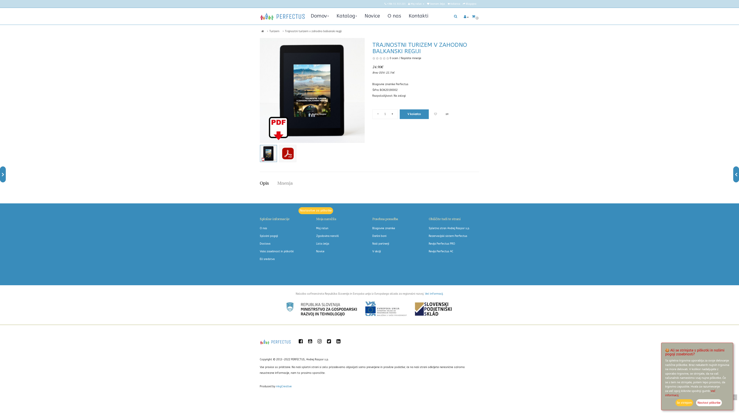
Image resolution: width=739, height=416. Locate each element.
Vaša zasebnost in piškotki (277, 251)
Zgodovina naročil (327, 236)
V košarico (414, 114)
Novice (320, 251)
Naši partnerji (380, 243)
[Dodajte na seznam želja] (435, 114)
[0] (473, 17)
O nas (263, 228)
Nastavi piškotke (709, 402)
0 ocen (394, 58)
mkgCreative (284, 386)
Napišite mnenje (411, 58)
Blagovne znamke (383, 228)
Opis (264, 183)
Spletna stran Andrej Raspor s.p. (449, 228)
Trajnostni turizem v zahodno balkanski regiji (313, 31)
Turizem (274, 31)
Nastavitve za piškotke (316, 210)
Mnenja (285, 183)
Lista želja (322, 243)
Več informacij (434, 293)
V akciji (376, 251)
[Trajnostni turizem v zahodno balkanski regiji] (268, 153)
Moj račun (322, 228)
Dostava (265, 243)
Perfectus (402, 84)
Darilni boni (379, 236)
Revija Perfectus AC (441, 251)
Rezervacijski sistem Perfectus (448, 236)
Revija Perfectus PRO (442, 243)
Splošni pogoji (269, 236)
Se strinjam (684, 402)
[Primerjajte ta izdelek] (447, 114)
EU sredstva (267, 259)
